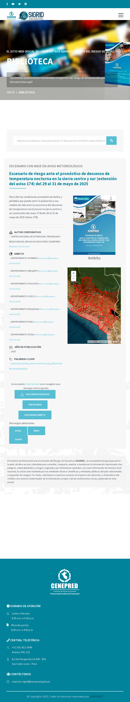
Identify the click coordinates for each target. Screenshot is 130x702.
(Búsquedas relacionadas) (19, 246)
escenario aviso (20, 363)
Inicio (11, 92)
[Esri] (116, 341)
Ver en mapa (44, 258)
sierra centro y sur (40, 363)
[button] (120, 15)
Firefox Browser (32, 384)
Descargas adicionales (22, 423)
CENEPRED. (96, 696)
